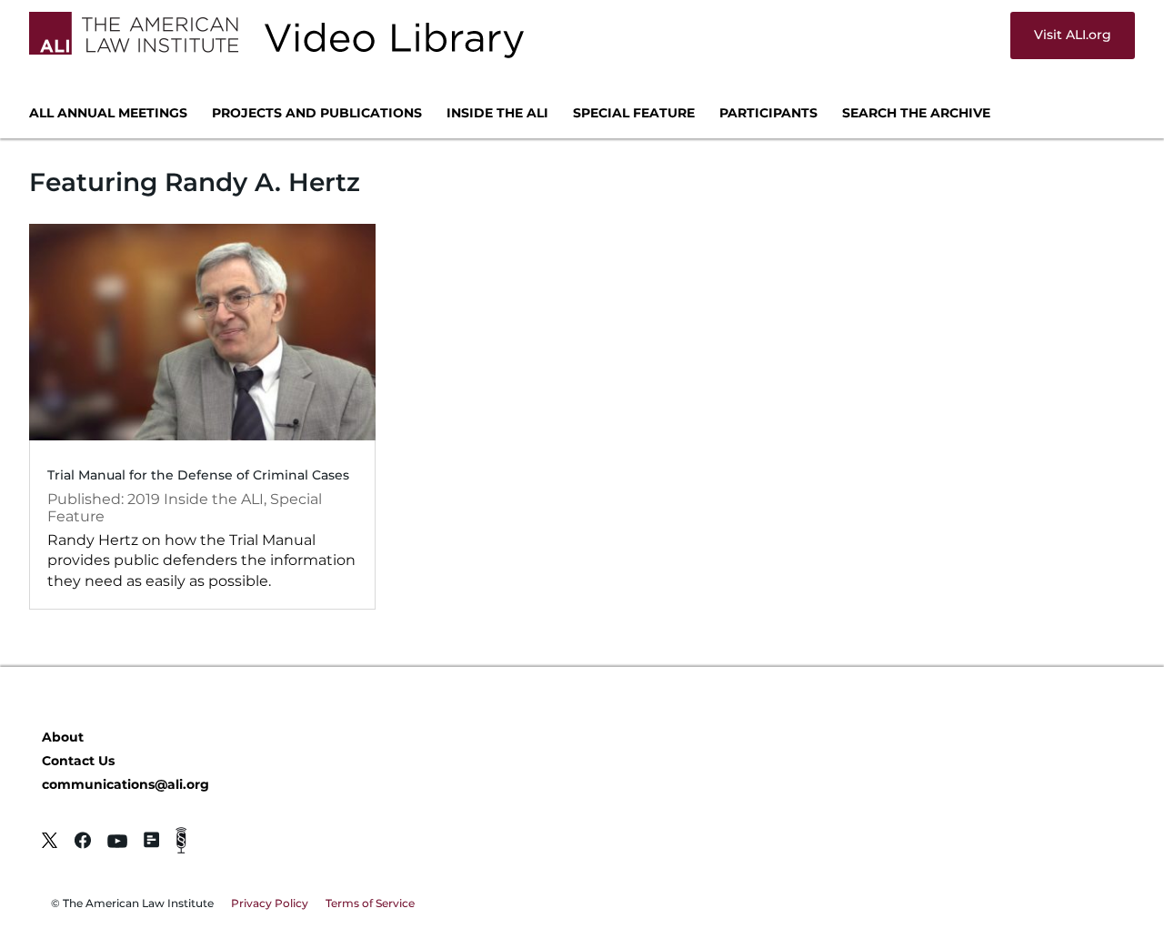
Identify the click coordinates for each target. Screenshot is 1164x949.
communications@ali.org (125, 784)
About (63, 737)
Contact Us (78, 760)
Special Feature (634, 113)
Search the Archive (916, 113)
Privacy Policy (269, 903)
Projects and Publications (317, 113)
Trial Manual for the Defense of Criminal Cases (198, 475)
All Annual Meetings (108, 113)
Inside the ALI (497, 113)
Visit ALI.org (1072, 34)
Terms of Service (370, 903)
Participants (768, 113)
